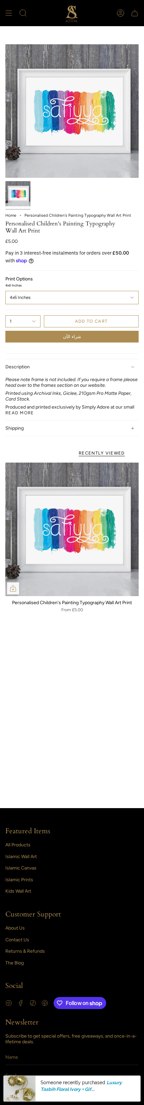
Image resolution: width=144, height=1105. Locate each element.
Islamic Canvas (21, 868)
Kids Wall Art (18, 891)
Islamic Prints (19, 880)
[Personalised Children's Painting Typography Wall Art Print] (72, 529)
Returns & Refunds (25, 951)
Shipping (14, 428)
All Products (17, 845)
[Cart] (135, 13)
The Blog (14, 963)
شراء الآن (72, 336)
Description (17, 367)
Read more (19, 412)
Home (10, 215)
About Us (15, 928)
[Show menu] (8, 13)
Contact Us (17, 940)
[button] (23, 13)
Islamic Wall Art (21, 856)
